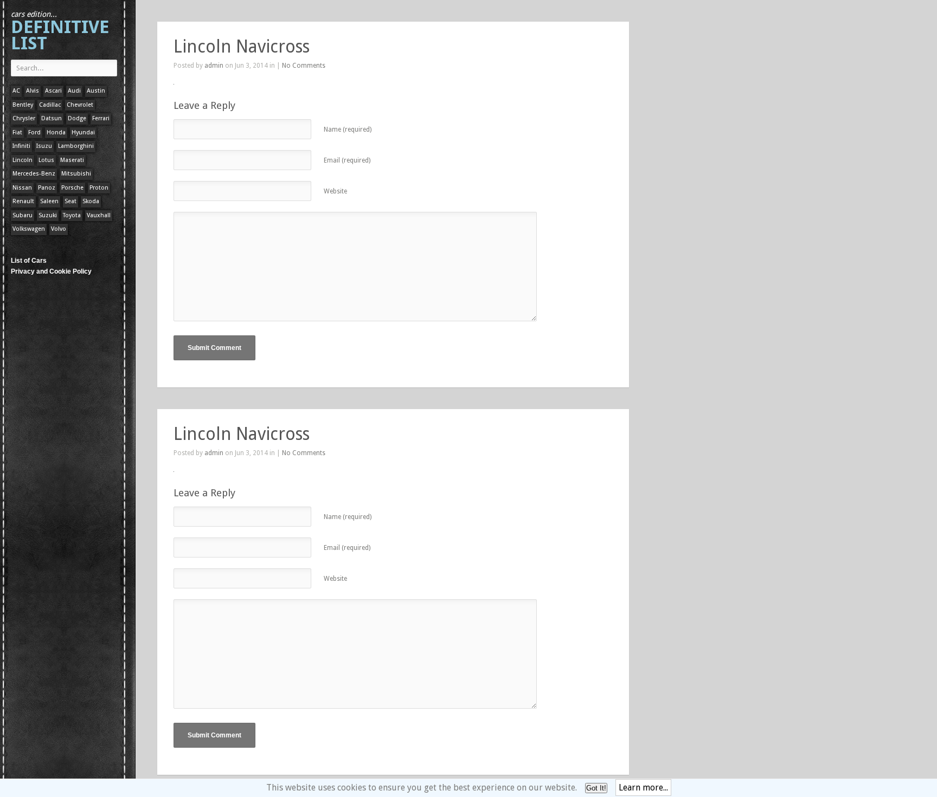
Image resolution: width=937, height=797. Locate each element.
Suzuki (47, 215)
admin (213, 65)
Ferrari (101, 118)
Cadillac (50, 104)
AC (16, 90)
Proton (98, 187)
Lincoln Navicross (242, 46)
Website (335, 191)
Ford (34, 132)
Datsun (51, 118)
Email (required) (347, 160)
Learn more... (643, 787)
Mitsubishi (76, 173)
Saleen (49, 201)
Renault (23, 201)
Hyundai (83, 132)
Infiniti (21, 146)
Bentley (22, 104)
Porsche (72, 187)
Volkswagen (28, 228)
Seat (70, 201)
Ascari (53, 90)
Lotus (46, 160)
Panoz (46, 187)
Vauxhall (99, 215)
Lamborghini (76, 146)
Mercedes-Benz (33, 173)
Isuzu (44, 146)
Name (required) (347, 129)
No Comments (303, 65)
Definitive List (60, 32)
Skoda (90, 201)
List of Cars (29, 260)
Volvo (58, 228)
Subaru (22, 215)
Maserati (72, 160)
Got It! (596, 788)
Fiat (17, 132)
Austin (96, 90)
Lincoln (22, 160)
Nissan (22, 187)
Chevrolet (80, 104)
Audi (74, 90)
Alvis (32, 90)
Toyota (72, 215)
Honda (56, 132)
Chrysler (23, 118)
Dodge (77, 118)
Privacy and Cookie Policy (51, 271)
